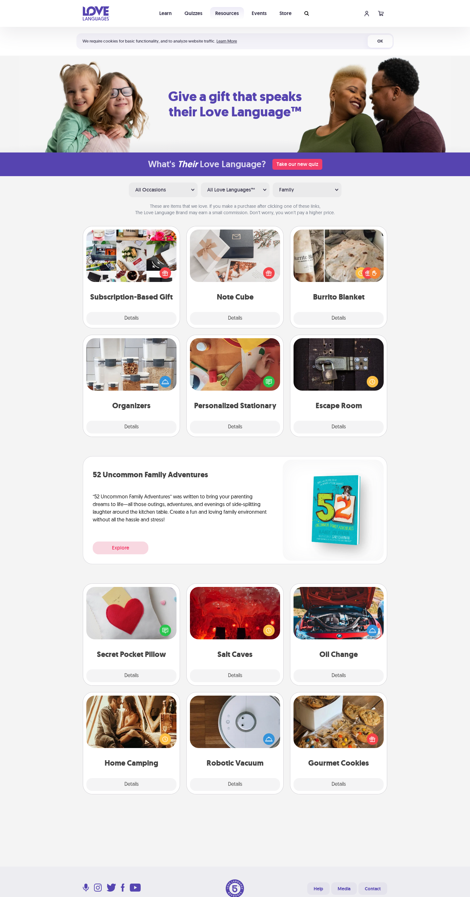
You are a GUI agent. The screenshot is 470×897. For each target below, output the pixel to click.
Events (259, 13)
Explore (120, 547)
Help (318, 889)
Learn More (226, 41)
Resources (227, 13)
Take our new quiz (297, 164)
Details (131, 318)
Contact (373, 889)
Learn (165, 13)
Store (285, 13)
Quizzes (193, 13)
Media (344, 889)
